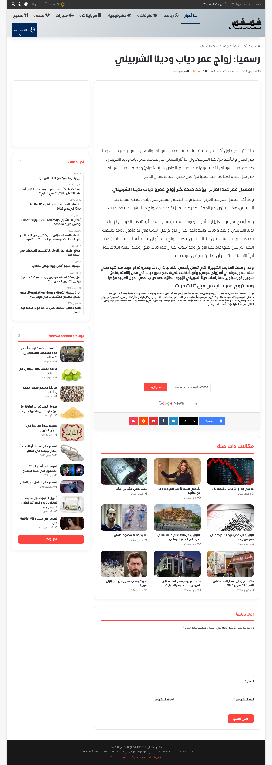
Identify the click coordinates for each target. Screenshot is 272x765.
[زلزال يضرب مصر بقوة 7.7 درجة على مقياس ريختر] (230, 517)
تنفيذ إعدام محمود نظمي (130, 535)
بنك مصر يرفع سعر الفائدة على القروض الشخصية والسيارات (181, 583)
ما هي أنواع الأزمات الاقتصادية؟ (233, 488)
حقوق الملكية (130, 757)
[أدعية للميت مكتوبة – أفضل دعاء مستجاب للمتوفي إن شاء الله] (72, 354)
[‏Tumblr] (163, 421)
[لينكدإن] (173, 421)
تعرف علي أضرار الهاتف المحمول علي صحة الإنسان (40, 468)
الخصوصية (145, 757)
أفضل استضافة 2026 (214, 4)
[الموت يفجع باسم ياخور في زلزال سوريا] (124, 564)
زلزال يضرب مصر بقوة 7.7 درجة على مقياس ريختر (232, 537)
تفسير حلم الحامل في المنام (38, 482)
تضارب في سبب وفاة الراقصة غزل (38, 521)
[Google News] (171, 403)
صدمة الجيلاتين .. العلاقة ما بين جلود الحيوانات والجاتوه (39, 409)
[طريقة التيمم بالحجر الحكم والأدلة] (72, 394)
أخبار (188, 15)
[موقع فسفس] (245, 23)
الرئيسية (253, 46)
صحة (40, 15)
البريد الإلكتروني (244, 699)
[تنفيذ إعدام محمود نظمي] (124, 517)
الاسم (249, 681)
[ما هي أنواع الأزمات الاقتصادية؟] (230, 471)
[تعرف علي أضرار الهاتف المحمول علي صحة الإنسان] (72, 470)
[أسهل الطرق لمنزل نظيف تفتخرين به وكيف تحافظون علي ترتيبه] (72, 504)
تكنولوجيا (118, 15)
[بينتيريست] (153, 421)
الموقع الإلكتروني (164, 699)
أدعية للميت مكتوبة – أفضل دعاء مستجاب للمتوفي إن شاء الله (39, 353)
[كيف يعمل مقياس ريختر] (124, 471)
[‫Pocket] (133, 421)
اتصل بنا (157, 757)
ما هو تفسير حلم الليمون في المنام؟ (38, 371)
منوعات (146, 15)
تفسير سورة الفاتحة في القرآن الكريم (41, 428)
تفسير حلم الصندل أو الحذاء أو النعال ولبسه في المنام (38, 448)
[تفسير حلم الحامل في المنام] (72, 486)
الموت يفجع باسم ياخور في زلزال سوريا (126, 583)
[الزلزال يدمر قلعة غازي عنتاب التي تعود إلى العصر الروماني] (177, 517)
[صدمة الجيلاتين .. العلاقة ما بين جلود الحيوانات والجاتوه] (72, 413)
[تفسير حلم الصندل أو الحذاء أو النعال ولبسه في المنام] (72, 452)
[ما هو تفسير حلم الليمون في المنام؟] (72, 375)
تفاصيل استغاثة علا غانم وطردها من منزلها (179, 490)
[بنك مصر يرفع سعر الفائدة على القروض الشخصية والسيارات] (177, 564)
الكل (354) (51, 539)
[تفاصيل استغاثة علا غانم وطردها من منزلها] (177, 471)
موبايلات (90, 15)
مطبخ (18, 15)
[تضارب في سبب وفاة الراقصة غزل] (72, 523)
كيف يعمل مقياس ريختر (131, 488)
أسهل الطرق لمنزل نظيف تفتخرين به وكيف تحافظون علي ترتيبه (39, 503)
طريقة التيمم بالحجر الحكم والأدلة (40, 390)
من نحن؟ (115, 757)
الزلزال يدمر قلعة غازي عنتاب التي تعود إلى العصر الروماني (179, 537)
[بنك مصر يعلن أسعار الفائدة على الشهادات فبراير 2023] (230, 564)
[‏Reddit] (143, 421)
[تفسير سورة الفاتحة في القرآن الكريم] (72, 432)
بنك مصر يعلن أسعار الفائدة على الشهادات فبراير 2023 (233, 583)
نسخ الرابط (155, 387)
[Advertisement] (177, 110)
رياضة (169, 15)
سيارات (62, 15)
